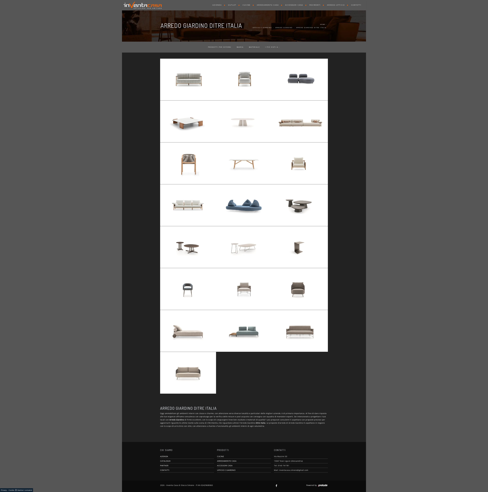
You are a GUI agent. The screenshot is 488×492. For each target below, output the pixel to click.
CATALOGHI (165, 461)
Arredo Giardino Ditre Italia (311, 27)
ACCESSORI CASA (224, 465)
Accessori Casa (294, 5)
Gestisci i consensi (24, 490)
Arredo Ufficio (336, 5)
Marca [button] (240, 47)
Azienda (217, 5)
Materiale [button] (254, 47)
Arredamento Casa (268, 5)
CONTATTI (164, 470)
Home (322, 24)
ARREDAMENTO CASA (226, 461)
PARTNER (164, 465)
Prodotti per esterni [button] (219, 47)
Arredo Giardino (284, 27)
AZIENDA (164, 456)
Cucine (246, 5)
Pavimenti (315, 5)
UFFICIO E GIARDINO (226, 470)
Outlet (232, 5)
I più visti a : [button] (272, 47)
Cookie (11, 490)
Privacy (4, 490)
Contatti (356, 5)
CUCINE (220, 456)
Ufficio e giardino (262, 27)
